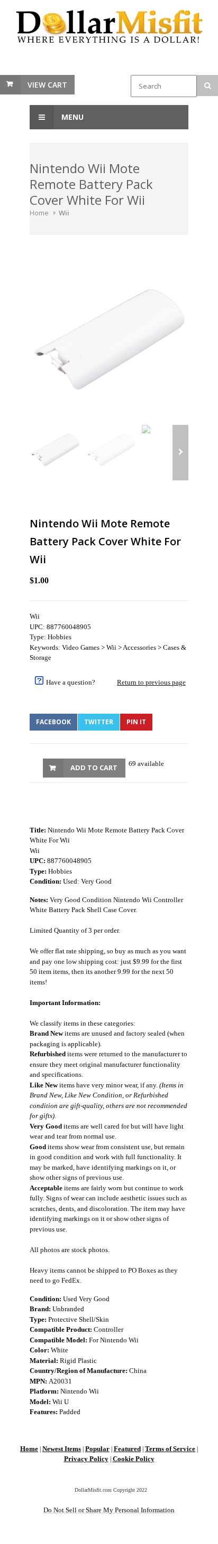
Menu (71, 117)
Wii (64, 212)
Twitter (98, 721)
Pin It (136, 721)
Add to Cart (93, 767)
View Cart (47, 85)
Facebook (53, 721)
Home (39, 212)
